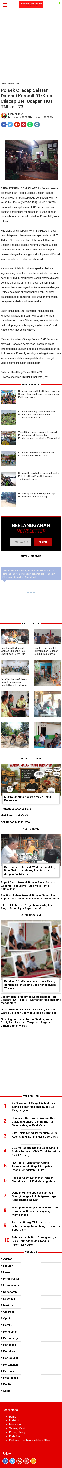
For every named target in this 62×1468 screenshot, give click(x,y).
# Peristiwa (8, 1351)
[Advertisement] (31, 48)
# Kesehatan (9, 1292)
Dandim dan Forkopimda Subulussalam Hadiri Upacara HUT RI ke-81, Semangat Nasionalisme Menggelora (31, 1000)
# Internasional (10, 1285)
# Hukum (6, 1272)
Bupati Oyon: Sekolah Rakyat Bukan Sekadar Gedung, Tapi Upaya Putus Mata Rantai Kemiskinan (46, 654)
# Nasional (7, 1305)
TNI (17, 84)
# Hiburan (7, 1265)
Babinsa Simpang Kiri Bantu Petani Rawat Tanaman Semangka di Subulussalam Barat (36, 414)
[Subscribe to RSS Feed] (33, 1461)
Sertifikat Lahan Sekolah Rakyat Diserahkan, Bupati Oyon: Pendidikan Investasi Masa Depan (14, 683)
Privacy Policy (17, 1432)
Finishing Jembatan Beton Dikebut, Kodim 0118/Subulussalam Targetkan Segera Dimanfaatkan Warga (27, 1022)
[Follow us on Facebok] (5, 1461)
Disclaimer (15, 1424)
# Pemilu (6, 1325)
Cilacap (11, 84)
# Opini (5, 1318)
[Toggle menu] (5, 5)
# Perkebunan (10, 1357)
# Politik (6, 1384)
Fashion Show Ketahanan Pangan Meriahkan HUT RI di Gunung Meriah (34, 1179)
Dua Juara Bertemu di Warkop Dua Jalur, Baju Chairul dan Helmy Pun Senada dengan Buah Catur (13, 654)
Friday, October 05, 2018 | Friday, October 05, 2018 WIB (31, 117)
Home (3, 84)
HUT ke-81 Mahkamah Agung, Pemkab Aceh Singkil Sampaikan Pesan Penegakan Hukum (32, 1166)
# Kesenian (8, 1298)
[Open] (59, 3)
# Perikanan (8, 1344)
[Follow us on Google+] (19, 1461)
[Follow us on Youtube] (26, 1461)
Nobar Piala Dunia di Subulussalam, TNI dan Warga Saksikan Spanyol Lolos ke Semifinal (28, 1011)
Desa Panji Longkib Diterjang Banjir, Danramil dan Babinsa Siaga (37, 495)
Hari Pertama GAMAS (14, 815)
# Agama (6, 1259)
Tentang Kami (17, 1428)
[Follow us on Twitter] (12, 1461)
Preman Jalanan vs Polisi (16, 808)
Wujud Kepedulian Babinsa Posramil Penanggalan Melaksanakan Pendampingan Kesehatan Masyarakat (39, 435)
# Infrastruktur (10, 1278)
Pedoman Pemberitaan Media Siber (29, 1440)
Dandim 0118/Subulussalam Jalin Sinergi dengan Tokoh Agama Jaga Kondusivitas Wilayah (30, 984)
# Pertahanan (9, 1364)
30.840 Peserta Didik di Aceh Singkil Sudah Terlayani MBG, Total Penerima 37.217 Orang (36, 1151)
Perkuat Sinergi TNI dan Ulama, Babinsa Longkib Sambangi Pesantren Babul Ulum (36, 1226)
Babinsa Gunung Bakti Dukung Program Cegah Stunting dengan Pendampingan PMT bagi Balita (39, 394)
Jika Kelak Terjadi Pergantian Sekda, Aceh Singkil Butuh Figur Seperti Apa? (27, 906)
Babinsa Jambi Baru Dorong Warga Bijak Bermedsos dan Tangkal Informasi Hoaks (34, 1241)
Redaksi (14, 1420)
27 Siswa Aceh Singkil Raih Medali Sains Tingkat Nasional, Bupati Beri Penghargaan (34, 1106)
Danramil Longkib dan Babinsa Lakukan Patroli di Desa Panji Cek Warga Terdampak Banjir (39, 476)
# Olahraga (8, 1311)
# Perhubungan (10, 1338)
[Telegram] (37, 124)
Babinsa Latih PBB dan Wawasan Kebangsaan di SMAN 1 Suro (36, 454)
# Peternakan (9, 1377)
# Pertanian (8, 1371)
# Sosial (6, 1390)
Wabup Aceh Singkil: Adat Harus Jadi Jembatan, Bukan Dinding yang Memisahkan (35, 1211)
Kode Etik (14, 1436)
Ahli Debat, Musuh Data (15, 822)
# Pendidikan (9, 1331)
